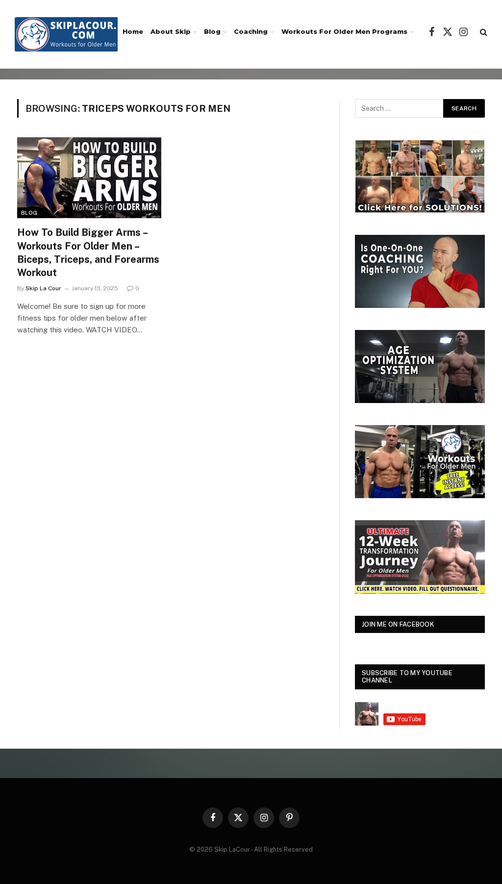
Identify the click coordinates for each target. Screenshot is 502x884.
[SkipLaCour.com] (66, 34)
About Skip (171, 31)
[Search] (482, 32)
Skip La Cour (43, 288)
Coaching (251, 31)
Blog (212, 31)
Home (133, 31)
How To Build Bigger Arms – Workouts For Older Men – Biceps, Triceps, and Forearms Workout (88, 252)
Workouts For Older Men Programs (344, 31)
